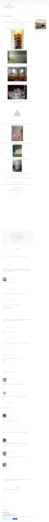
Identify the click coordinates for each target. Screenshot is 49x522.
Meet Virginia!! (5, 359)
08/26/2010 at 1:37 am (10, 392)
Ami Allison (8, 438)
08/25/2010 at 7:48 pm (10, 278)
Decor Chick (12, 28)
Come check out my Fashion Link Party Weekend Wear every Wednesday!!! (12, 358)
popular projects (33, 516)
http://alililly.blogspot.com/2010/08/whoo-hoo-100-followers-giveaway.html (12, 445)
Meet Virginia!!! (5, 360)
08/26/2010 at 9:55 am (10, 428)
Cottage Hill (5, 66)
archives (18, 516)
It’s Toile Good (7, 101)
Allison (8, 314)
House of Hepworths (9, 6)
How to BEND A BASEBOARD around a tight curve (17, 234)
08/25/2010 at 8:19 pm (10, 315)
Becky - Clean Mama (9, 391)
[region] (10, 515)
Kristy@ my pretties (9, 474)
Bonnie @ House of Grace (10, 378)
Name (4, 502)
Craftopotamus (10, 83)
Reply (3, 273)
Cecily (8, 264)
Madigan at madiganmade (10, 463)
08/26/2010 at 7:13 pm (10, 475)
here (9, 173)
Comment (4, 491)
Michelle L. (8, 427)
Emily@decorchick (9, 277)
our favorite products (25, 516)
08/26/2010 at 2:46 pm (10, 439)
